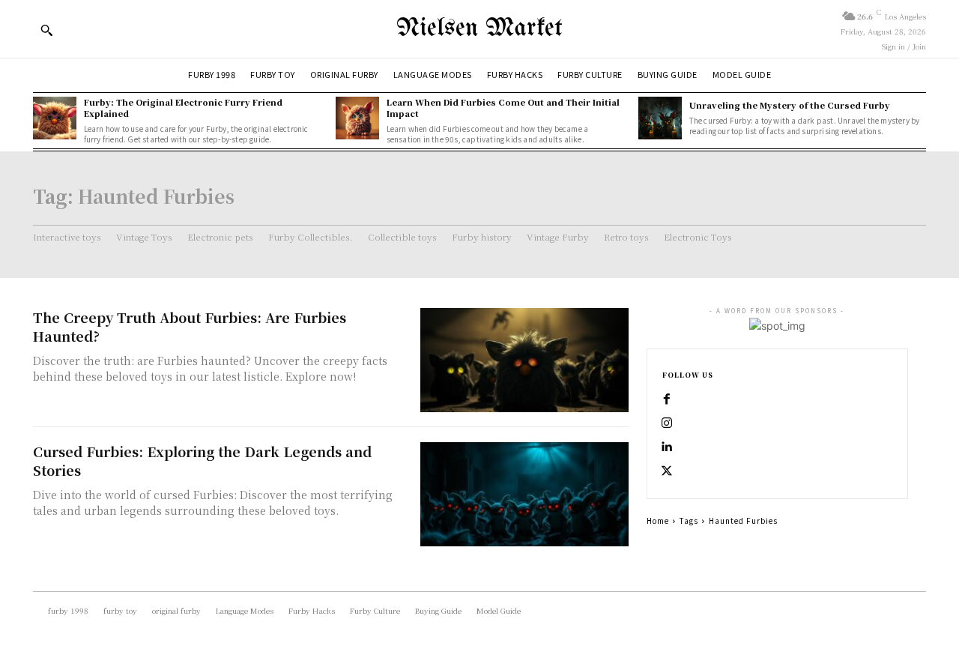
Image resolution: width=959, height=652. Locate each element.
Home (658, 520)
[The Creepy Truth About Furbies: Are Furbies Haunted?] (524, 360)
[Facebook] (667, 399)
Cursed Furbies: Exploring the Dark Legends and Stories (202, 460)
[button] (46, 29)
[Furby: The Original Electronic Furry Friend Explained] (54, 118)
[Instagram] (667, 423)
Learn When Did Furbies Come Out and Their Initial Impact (503, 107)
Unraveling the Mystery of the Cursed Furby (789, 105)
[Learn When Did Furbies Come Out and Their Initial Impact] (357, 118)
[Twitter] (667, 471)
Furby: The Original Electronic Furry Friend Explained (183, 107)
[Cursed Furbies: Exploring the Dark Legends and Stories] (524, 494)
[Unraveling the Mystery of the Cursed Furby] (660, 118)
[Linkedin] (667, 447)
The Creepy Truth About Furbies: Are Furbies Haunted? (189, 326)
